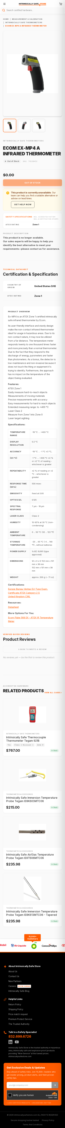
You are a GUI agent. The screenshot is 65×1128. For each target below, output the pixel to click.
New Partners (14, 981)
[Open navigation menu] (4, 4)
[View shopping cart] (60, 4)
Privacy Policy (48, 1120)
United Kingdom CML (19, 596)
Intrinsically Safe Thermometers (23, 23)
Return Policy (14, 1004)
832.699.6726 (19, 1036)
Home (6, 19)
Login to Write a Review (32, 649)
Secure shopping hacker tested (25, 1120)
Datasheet (13, 607)
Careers (19, 986)
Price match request (18, 1014)
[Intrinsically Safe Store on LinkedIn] (10, 1042)
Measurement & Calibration (27, 19)
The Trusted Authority (18, 1024)
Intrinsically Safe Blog (18, 991)
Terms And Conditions (32, 1124)
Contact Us (13, 976)
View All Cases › (53, 693)
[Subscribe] (55, 1085)
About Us (12, 971)
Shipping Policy (15, 1009)
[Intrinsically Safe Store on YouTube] (17, 1042)
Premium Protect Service (20, 1019)
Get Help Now (22, 204)
